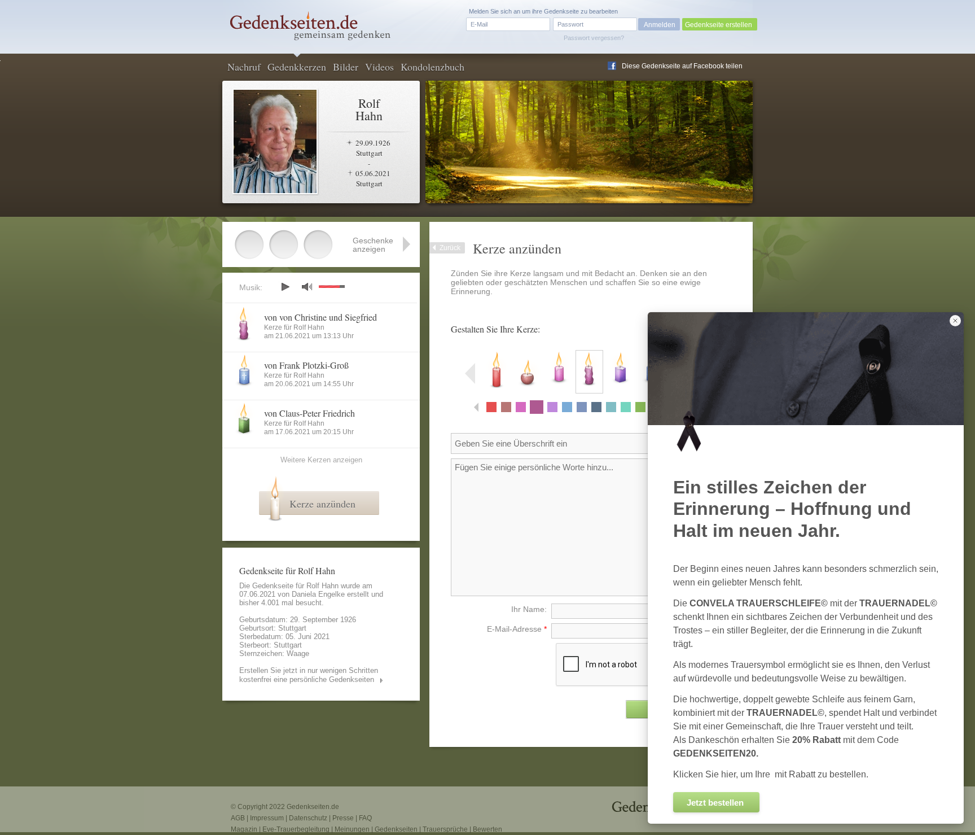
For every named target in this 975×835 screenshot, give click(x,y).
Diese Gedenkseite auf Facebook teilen (682, 66)
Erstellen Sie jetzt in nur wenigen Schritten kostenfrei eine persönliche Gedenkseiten (308, 675)
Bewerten (487, 829)
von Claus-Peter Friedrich (309, 413)
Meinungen (352, 829)
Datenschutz (308, 818)
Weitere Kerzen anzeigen (321, 460)
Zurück (450, 248)
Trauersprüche (445, 829)
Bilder (345, 66)
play (285, 287)
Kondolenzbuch (432, 66)
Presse (343, 818)
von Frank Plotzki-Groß (306, 365)
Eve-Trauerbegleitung (296, 829)
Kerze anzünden (322, 503)
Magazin (244, 829)
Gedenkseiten (396, 829)
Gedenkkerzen (296, 66)
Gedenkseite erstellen (718, 25)
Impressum (267, 818)
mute (307, 286)
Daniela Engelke (318, 594)
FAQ (365, 818)
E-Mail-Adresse (517, 628)
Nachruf (244, 66)
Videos (379, 66)
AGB (238, 818)
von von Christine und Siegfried (320, 317)
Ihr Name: (529, 609)
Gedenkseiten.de (313, 807)
